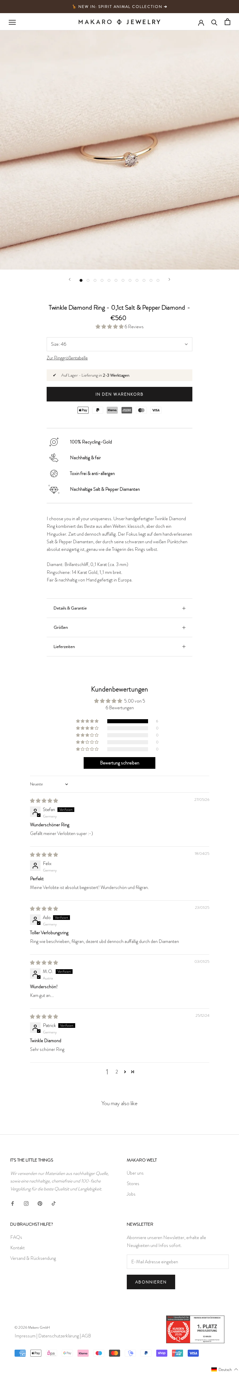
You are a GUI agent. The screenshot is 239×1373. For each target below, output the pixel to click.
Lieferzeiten (64, 646)
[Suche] (214, 22)
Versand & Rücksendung (33, 1258)
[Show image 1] (81, 280)
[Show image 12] (158, 280)
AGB (86, 1335)
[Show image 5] (109, 280)
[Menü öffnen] (12, 22)
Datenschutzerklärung (58, 1335)
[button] (110, 326)
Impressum (25, 1335)
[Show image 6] (116, 280)
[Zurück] (70, 279)
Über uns (135, 1173)
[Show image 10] (144, 280)
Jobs (131, 1194)
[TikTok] (53, 1202)
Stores (133, 1183)
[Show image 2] (88, 280)
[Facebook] (12, 1202)
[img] (44, 800)
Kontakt (17, 1247)
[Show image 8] (130, 280)
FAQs (16, 1237)
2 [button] (116, 1071)
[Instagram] (26, 1202)
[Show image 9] (137, 280)
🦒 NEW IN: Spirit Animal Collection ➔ (120, 6)
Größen (61, 627)
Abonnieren (151, 1282)
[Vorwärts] (169, 279)
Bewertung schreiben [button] (119, 762)
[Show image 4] (102, 280)
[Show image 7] (123, 280)
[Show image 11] (151, 280)
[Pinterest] (40, 1202)
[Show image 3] (95, 280)
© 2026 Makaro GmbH (32, 1327)
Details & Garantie (70, 608)
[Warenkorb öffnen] (227, 21)
